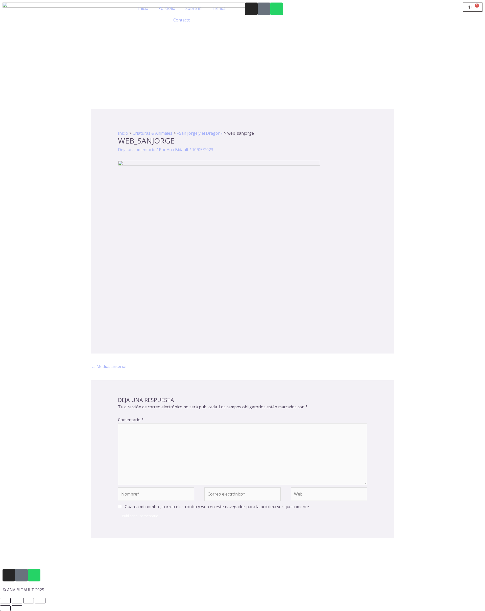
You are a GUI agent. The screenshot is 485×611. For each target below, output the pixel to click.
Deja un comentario (136, 149)
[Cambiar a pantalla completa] (17, 600)
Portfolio (166, 8)
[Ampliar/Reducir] (5, 600)
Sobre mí (193, 8)
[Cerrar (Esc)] (40, 600)
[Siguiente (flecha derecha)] (17, 608)
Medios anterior (109, 366)
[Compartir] (28, 600)
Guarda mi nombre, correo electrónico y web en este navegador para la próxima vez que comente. (217, 506)
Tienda (219, 8)
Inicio (143, 8)
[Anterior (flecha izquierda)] (5, 608)
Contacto (181, 20)
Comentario (131, 419)
